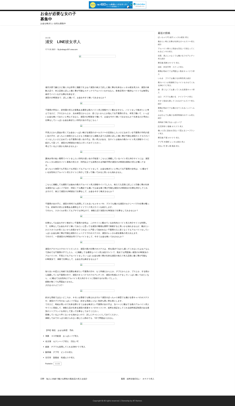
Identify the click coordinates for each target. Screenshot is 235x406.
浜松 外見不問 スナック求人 (171, 67)
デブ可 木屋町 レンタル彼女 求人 (171, 142)
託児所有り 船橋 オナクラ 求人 (170, 126)
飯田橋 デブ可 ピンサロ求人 (59, 352)
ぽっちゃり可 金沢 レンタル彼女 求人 (173, 37)
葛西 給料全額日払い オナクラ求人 (137, 379)
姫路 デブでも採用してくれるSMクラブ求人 (65, 347)
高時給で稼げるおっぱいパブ (170, 122)
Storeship (125, 401)
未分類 (47, 38)
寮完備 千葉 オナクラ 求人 (169, 138)
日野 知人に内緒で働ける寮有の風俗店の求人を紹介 (63, 379)
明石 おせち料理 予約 (62, 330)
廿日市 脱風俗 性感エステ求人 (60, 357)
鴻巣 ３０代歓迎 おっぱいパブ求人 (62, 336)
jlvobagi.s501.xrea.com (69, 49)
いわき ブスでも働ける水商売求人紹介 (174, 78)
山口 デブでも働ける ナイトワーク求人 (175, 97)
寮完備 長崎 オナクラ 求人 (169, 63)
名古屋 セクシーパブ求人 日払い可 (62, 341)
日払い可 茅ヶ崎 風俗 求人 (169, 146)
